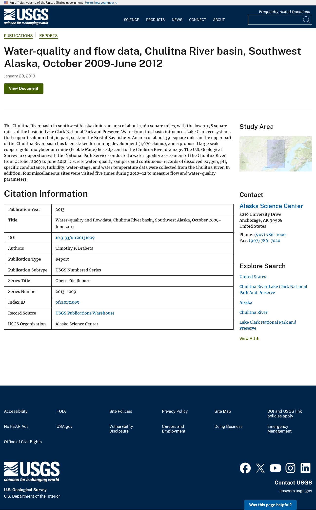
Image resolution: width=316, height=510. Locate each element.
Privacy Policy (175, 411)
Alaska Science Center (271, 205)
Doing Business (228, 426)
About (219, 20)
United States (252, 276)
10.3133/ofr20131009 (75, 237)
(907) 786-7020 (264, 240)
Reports (48, 35)
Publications (18, 35)
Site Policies (120, 411)
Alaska (245, 302)
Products (155, 20)
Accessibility (16, 411)
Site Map (223, 411)
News (177, 20)
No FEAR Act (16, 426)
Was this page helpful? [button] (270, 505)
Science (131, 20)
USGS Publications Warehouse (85, 313)
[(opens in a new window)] (245, 467)
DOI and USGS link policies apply (284, 413)
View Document (24, 88)
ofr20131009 (67, 302)
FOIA (61, 411)
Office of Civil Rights (23, 442)
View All (247, 338)
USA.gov (64, 426)
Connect (197, 20)
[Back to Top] (298, 492)
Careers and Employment (173, 429)
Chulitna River (253, 312)
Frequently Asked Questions (284, 11)
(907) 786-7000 (270, 234)
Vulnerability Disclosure (121, 429)
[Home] (26, 24)
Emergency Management (279, 429)
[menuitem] (131, 16)
